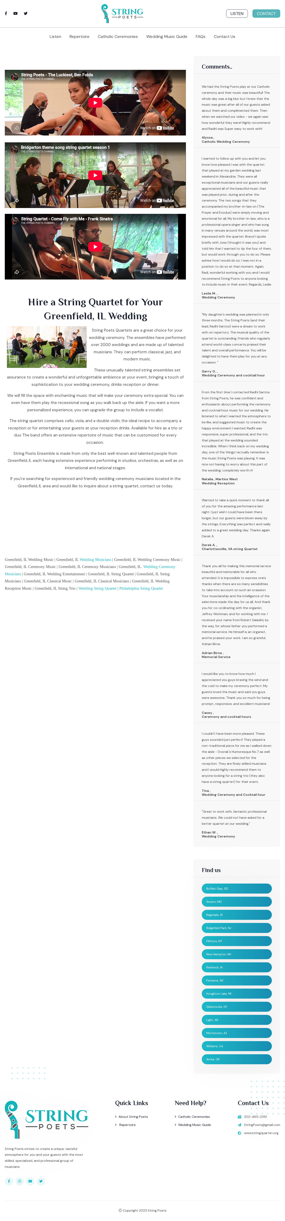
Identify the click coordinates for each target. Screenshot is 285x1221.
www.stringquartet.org (261, 1133)
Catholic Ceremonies (118, 36)
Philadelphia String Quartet (141, 588)
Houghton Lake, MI (218, 993)
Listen (237, 13)
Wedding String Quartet (97, 588)
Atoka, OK (213, 1059)
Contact (266, 13)
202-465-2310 (255, 1116)
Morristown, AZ (216, 1033)
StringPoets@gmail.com (262, 1125)
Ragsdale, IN (214, 915)
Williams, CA (214, 1046)
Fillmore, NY (214, 941)
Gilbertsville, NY (216, 1007)
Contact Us (224, 36)
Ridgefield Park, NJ (218, 928)
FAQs (201, 36)
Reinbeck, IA (214, 967)
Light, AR (212, 1020)
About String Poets (133, 1116)
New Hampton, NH (218, 954)
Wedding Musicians (95, 559)
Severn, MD (214, 902)
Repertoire (79, 36)
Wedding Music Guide (166, 36)
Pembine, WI (214, 980)
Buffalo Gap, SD (217, 888)
